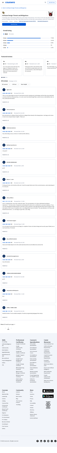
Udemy (3, 428)
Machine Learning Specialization (34, 372)
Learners (18, 392)
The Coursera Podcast (19, 401)
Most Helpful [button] (24, 84)
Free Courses (5, 426)
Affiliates (32, 412)
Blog (17, 398)
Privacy (31, 398)
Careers (4, 398)
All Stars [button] (14, 84)
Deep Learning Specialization (33, 359)
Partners (18, 394)
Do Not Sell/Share (34, 418)
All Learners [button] (5, 84)
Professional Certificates (5, 406)
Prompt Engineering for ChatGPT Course (34, 376)
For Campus (4, 419)
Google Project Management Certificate (19, 360)
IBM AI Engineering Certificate (20, 368)
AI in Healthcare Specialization (33, 355)
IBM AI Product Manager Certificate (20, 372)
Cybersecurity (5, 348)
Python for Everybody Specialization (33, 380)
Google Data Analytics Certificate (20, 352)
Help (31, 401)
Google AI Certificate (20, 344)
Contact (31, 405)
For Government (5, 417)
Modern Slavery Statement (33, 415)
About (3, 392)
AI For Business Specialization (33, 348)
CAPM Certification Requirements (48, 346)
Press (31, 392)
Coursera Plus (5, 403)
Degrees (4, 413)
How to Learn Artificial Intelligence (49, 368)
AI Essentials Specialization (33, 344)
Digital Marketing (6, 352)
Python (3, 363)
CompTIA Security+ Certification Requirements (48, 356)
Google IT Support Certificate (20, 355)
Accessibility (33, 403)
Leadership (4, 396)
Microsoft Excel (5, 358)
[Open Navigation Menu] (3, 2)
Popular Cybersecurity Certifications (47, 377)
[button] (8, 324)
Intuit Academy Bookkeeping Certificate (19, 380)
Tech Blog (18, 404)
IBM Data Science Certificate (20, 376)
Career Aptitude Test (48, 344)
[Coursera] (10, 2)
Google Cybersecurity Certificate (19, 347)
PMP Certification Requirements (48, 372)
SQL (3, 365)
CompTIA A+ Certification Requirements (47, 351)
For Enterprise (5, 415)
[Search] (45, 2)
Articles (31, 407)
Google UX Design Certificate (20, 364)
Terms (31, 396)
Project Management (6, 360)
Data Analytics (5, 350)
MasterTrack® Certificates (5, 409)
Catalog (3, 401)
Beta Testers (19, 396)
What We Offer (5, 394)
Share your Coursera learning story (48, 381)
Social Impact (5, 424)
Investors (32, 394)
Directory (32, 410)
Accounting (4, 342)
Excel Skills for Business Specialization (33, 364)
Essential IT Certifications (47, 361)
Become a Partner (6, 422)
